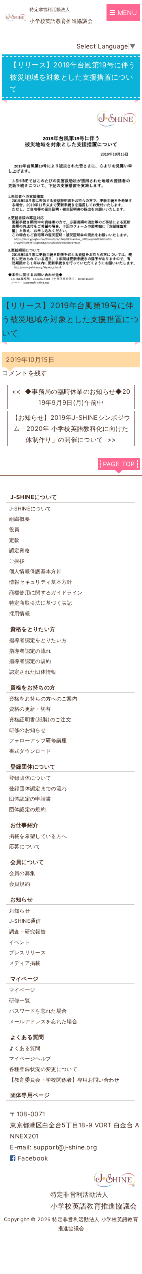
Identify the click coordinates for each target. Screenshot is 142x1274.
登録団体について (33, 766)
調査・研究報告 (27, 931)
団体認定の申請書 (30, 798)
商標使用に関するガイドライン (45, 592)
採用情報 (19, 613)
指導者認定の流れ (30, 651)
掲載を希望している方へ (38, 836)
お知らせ (21, 899)
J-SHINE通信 (25, 921)
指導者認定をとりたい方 (38, 640)
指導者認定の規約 (30, 661)
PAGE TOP (119, 464)
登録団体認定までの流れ (38, 788)
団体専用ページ (30, 1094)
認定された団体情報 (32, 672)
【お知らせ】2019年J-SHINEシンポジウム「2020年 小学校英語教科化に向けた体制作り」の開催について (71, 428)
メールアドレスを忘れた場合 (43, 1021)
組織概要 (19, 519)
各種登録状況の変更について (43, 1069)
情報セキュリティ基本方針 (40, 582)
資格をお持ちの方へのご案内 (43, 698)
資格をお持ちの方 (33, 687)
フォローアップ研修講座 (38, 740)
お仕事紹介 (24, 824)
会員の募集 (22, 873)
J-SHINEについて (33, 497)
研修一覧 (19, 1000)
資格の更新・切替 (30, 709)
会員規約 (19, 884)
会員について (27, 862)
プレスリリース (27, 952)
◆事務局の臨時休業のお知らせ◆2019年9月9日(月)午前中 (71, 396)
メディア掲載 (25, 963)
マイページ (24, 978)
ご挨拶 (17, 561)
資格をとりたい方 (33, 629)
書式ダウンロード (30, 751)
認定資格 (19, 550)
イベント (19, 942)
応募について (25, 846)
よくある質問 (27, 1037)
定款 (14, 540)
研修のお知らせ (27, 730)
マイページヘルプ (30, 1058)
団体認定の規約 (27, 809)
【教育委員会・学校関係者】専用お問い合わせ (64, 1080)
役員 (14, 529)
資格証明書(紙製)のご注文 (40, 719)
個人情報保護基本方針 (35, 571)
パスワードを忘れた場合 (38, 1011)
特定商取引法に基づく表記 (40, 603)
